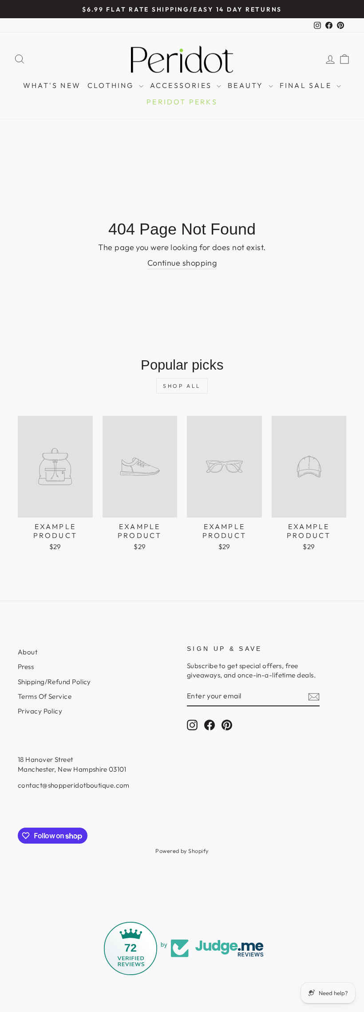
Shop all (182, 385)
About (27, 652)
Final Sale (307, 85)
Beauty (247, 85)
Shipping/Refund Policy (54, 681)
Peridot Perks (182, 101)
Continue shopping (182, 263)
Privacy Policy (40, 711)
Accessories (182, 85)
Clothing (112, 85)
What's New (52, 85)
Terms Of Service (44, 696)
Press (26, 666)
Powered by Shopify (181, 850)
